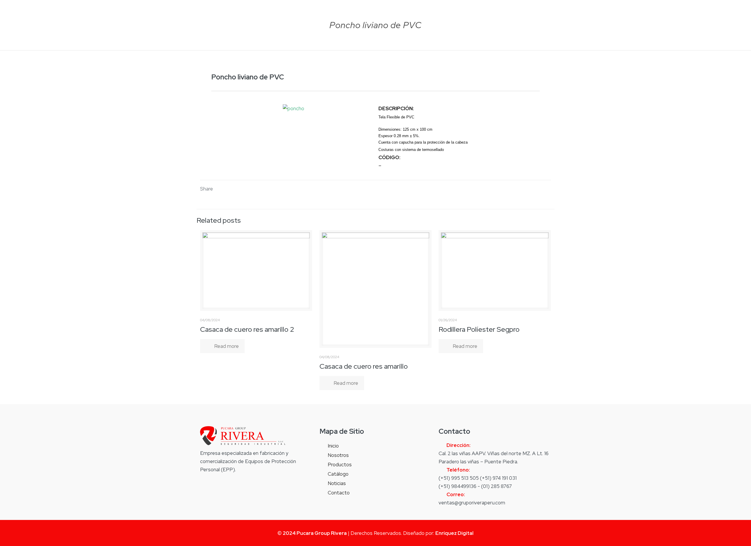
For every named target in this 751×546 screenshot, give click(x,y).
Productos (340, 464)
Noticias (337, 483)
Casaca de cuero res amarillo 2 (247, 329)
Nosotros (338, 455)
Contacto (339, 492)
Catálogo (338, 474)
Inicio (333, 446)
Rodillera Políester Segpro (479, 329)
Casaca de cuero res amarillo (363, 366)
